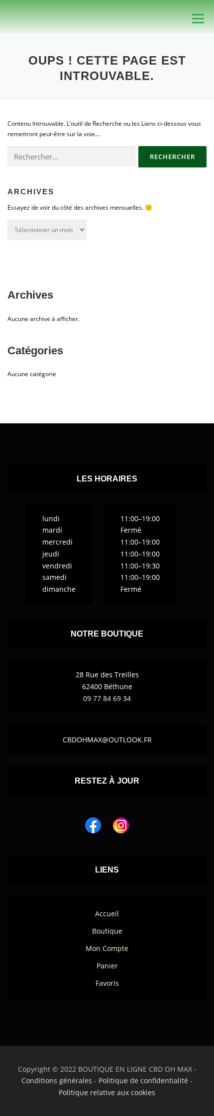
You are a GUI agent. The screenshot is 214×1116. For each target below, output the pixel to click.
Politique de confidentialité (143, 1080)
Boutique (107, 931)
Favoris (107, 983)
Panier (107, 965)
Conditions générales (56, 1080)
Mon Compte (107, 948)
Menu (197, 18)
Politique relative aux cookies (107, 1092)
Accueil (107, 913)
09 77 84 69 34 (107, 698)
